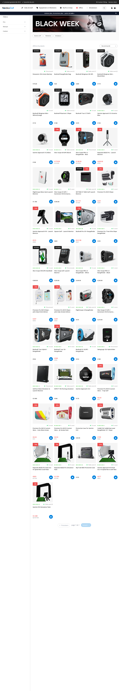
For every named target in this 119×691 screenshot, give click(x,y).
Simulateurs (58, 36)
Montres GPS (37, 36)
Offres (81, 8)
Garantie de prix (29, 2)
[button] (14, 22)
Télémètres (48, 36)
